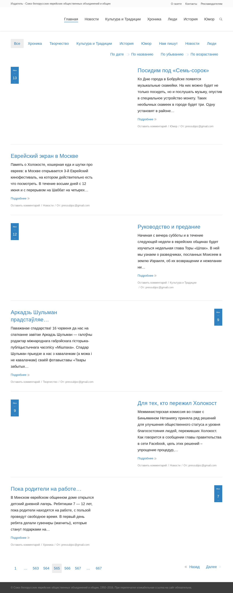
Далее (211, 567)
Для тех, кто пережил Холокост (177, 403)
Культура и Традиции (94, 43)
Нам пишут (168, 43)
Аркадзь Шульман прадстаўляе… (34, 316)
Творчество (59, 43)
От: (197, 126)
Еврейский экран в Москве (44, 156)
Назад (194, 567)
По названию (142, 54)
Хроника (35, 43)
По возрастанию (204, 54)
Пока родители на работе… (46, 489)
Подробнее (145, 119)
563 (36, 568)
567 (78, 568)
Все (17, 43)
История (127, 43)
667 (99, 568)
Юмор (146, 43)
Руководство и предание (169, 227)
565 (57, 568)
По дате (117, 54)
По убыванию (172, 54)
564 (46, 568)
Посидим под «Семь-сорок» (173, 70)
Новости (192, 43)
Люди (211, 43)
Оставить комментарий (152, 126)
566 (67, 568)
